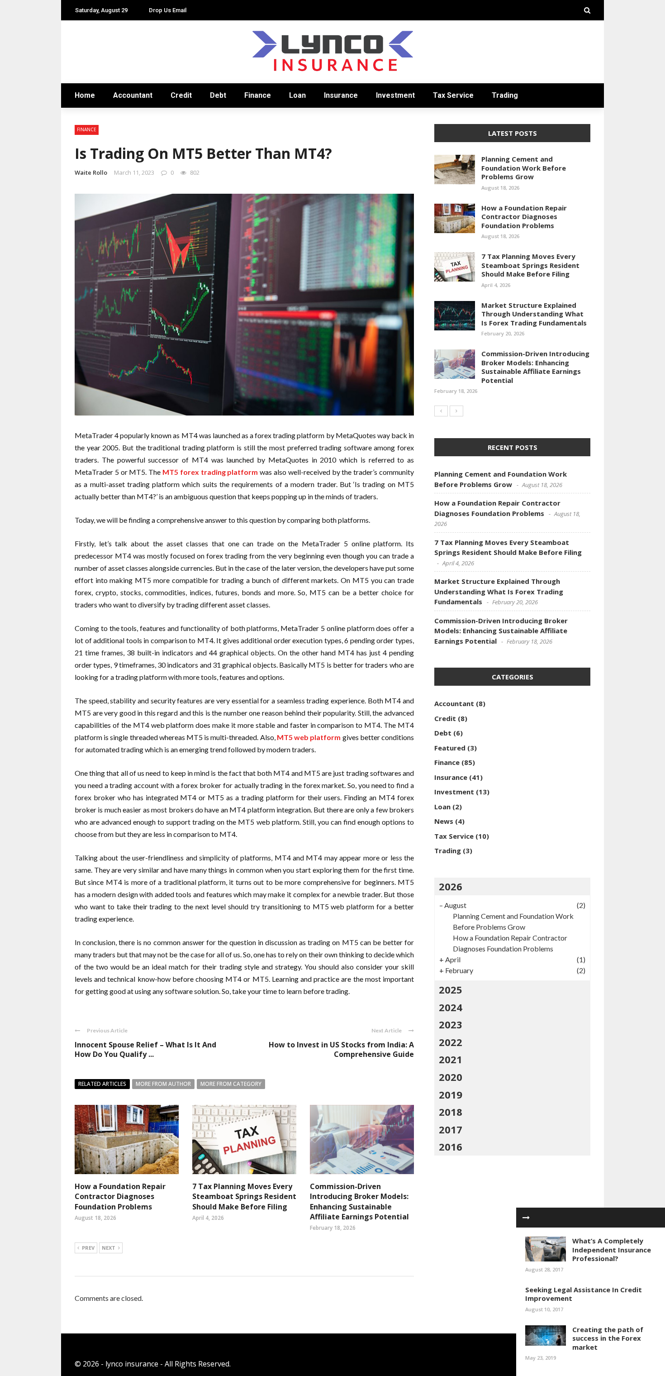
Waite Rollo (91, 172)
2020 (450, 1077)
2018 (450, 1111)
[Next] (456, 411)
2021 (450, 1059)
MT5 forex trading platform (210, 472)
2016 (450, 1146)
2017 (450, 1129)
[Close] (526, 1218)
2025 (450, 989)
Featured (450, 747)
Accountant (132, 95)
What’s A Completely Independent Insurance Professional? (611, 1249)
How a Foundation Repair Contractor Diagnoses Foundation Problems (120, 1196)
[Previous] (441, 411)
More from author (163, 1084)
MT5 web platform (309, 737)
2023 (450, 1024)
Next (108, 1247)
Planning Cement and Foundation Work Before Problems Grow (523, 167)
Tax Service (453, 95)
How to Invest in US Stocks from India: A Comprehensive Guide (341, 1049)
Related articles (102, 1084)
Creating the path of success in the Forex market (607, 1338)
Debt (218, 95)
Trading (505, 95)
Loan (297, 95)
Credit (181, 95)
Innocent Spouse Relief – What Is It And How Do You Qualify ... (145, 1049)
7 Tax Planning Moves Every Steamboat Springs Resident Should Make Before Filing (244, 1196)
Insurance (341, 95)
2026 (450, 886)
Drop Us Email (167, 10)
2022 (450, 1042)
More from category (230, 1084)
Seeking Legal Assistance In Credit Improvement (583, 1294)
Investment (395, 95)
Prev (88, 1247)
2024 (450, 1007)
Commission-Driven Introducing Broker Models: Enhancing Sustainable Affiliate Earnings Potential (359, 1201)
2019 (450, 1094)
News (443, 821)
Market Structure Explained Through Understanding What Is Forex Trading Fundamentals (534, 314)
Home (85, 95)
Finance (257, 95)
